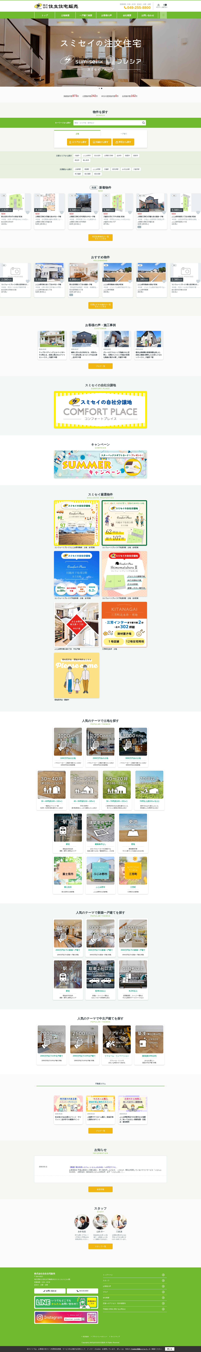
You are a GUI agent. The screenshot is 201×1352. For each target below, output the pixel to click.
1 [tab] (99, 88)
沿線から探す (102, 142)
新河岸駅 (115, 169)
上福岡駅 (78, 169)
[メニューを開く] (163, 15)
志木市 (119, 155)
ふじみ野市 (87, 155)
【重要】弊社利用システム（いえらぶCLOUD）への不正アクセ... (93, 1167)
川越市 (77, 155)
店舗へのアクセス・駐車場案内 (114, 1303)
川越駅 (106, 169)
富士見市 (97, 155)
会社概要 (127, 15)
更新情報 (100, 1189)
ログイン (158, 7)
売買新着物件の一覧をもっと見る (100, 238)
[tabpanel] (100, 53)
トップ (45, 15)
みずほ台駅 (126, 169)
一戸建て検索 (86, 15)
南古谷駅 (97, 174)
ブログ (105, 1292)
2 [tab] (101, 88)
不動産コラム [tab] (100, 1084)
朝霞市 (127, 155)
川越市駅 (136, 169)
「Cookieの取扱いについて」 (139, 1349)
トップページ (108, 1275)
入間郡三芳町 (108, 155)
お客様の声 (106, 15)
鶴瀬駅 (87, 169)
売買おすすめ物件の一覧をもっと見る (100, 306)
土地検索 (65, 15)
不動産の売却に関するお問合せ (114, 1309)
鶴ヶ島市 (86, 160)
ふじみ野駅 (96, 169)
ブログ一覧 (100, 366)
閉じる (169, 1349)
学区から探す (125, 142)
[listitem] (49, 211)
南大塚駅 (88, 174)
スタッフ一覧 (100, 1246)
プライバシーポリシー (99, 1336)
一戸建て (124, 134)
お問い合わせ (147, 15)
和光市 (77, 160)
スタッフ (106, 1280)
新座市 (135, 155)
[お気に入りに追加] (28, 212)
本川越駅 (78, 174)
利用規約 (86, 1336)
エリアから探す (79, 142)
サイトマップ (115, 1336)
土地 (77, 134)
